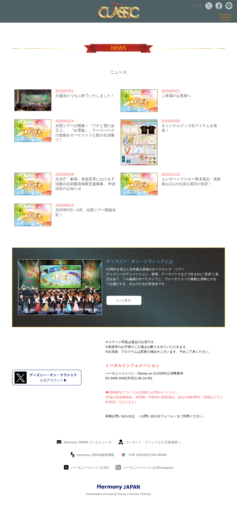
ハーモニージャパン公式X (90, 467)
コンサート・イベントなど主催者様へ (153, 442)
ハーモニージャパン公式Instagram (148, 467)
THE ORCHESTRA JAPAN (147, 455)
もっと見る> (124, 300)
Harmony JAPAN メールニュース (88, 442)
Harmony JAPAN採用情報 (95, 455)
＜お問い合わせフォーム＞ (157, 416)
